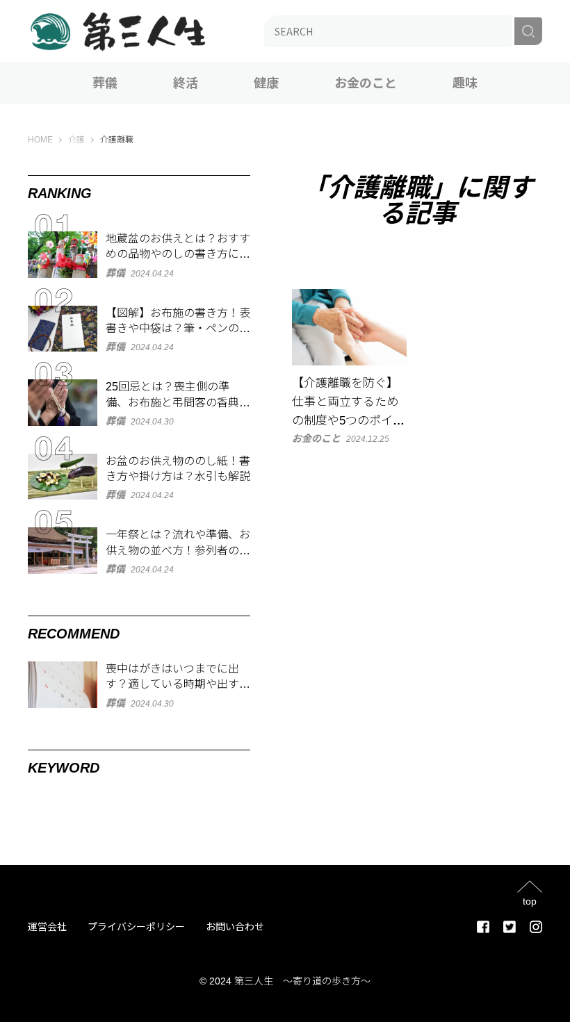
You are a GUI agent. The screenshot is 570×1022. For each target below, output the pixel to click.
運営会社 (47, 926)
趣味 (465, 83)
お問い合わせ (235, 926)
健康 (266, 83)
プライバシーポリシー (136, 926)
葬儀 (104, 83)
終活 (185, 83)
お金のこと (365, 83)
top (530, 901)
